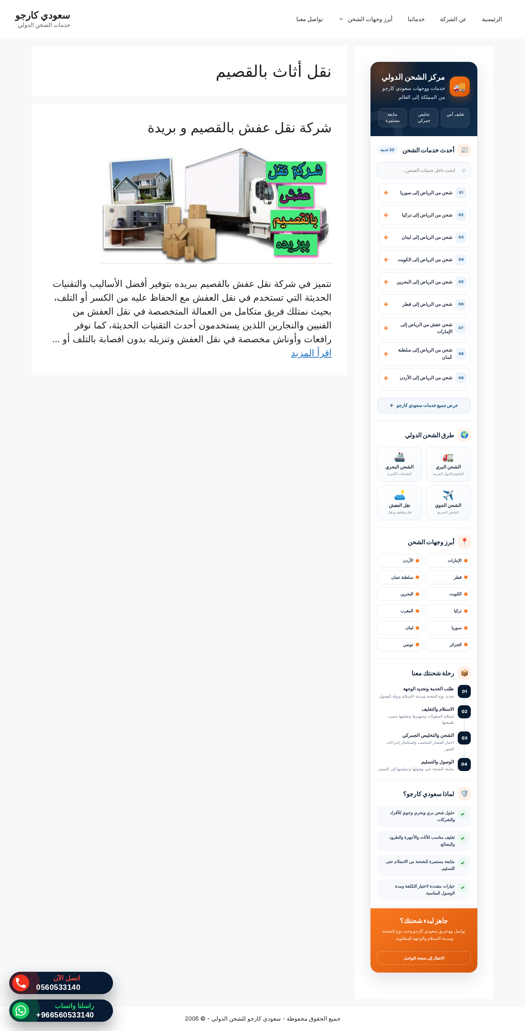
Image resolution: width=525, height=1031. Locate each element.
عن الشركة (453, 19)
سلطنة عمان (402, 577)
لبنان (409, 627)
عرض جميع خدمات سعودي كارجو (424, 405)
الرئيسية (492, 19)
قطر (458, 577)
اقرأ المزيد (311, 352)
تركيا (458, 610)
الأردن (408, 560)
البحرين (406, 593)
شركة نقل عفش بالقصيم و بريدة (240, 127)
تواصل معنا (309, 19)
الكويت (455, 593)
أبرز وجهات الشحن (370, 19)
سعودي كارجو (42, 15)
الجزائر (456, 644)
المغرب (406, 610)
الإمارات (455, 560)
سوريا (457, 627)
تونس (408, 644)
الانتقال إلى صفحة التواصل (424, 958)
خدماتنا (416, 19)
